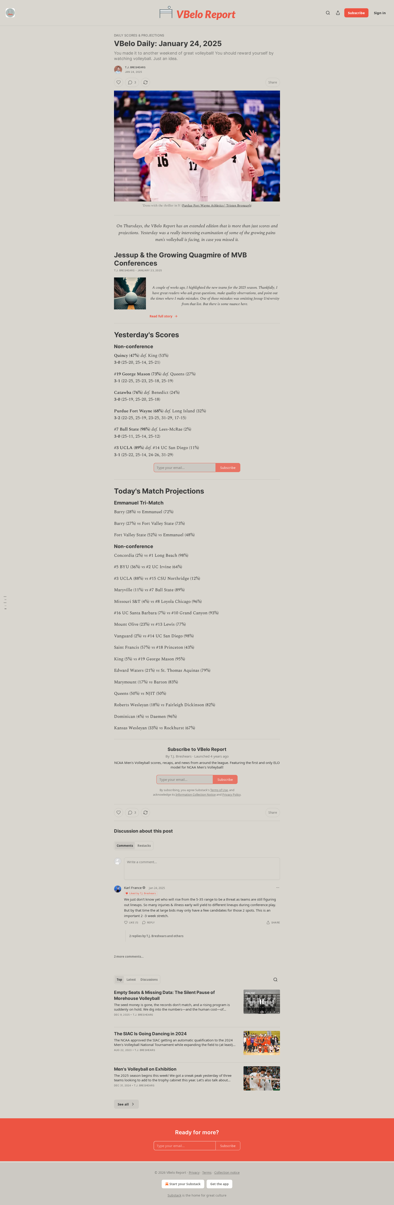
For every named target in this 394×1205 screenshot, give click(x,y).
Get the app (219, 1184)
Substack (174, 1195)
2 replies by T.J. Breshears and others (156, 936)
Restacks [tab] (144, 846)
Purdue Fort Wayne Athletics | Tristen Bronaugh (216, 205)
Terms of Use (219, 790)
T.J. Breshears (135, 67)
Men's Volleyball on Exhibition (145, 1069)
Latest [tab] (131, 980)
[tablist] (133, 845)
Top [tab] (119, 980)
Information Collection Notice (196, 794)
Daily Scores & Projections (139, 35)
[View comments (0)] (157, 1091)
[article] (197, 1006)
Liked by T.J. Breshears (142, 893)
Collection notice (227, 1172)
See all (123, 1104)
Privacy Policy (231, 794)
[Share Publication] (337, 12)
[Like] (118, 82)
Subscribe (356, 12)
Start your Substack (185, 1184)
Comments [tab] (125, 846)
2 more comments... (129, 956)
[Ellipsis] (277, 887)
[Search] (327, 12)
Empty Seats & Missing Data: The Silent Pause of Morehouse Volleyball (164, 995)
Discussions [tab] (149, 980)
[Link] (107, 334)
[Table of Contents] (5, 602)
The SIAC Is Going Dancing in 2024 (150, 1033)
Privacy (194, 1172)
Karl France (133, 887)
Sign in (380, 12)
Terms (207, 1172)
